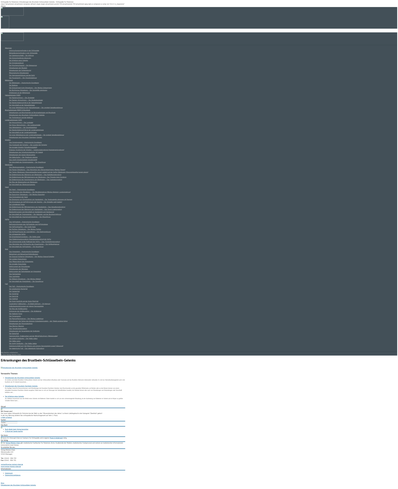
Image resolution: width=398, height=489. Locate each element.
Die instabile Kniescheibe (17, 264)
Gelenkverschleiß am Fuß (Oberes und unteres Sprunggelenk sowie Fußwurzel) (36, 346)
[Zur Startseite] (12, 40)
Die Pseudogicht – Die (23, 78)
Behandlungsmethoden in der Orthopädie (23, 53)
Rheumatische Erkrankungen (19, 73)
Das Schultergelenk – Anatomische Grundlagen (25, 142)
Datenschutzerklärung (12, 475)
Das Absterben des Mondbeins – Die (39, 192)
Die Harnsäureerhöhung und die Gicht (22, 75)
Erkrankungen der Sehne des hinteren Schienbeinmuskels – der (38, 321)
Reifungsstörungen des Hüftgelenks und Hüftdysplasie (28, 224)
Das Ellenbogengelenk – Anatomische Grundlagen (26, 167)
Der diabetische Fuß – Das (26, 348)
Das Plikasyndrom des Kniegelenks (21, 261)
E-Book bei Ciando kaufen (14, 431)
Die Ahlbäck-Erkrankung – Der (25, 279)
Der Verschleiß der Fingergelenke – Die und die (35, 214)
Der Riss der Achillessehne (18, 308)
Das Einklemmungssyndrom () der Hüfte (30, 239)
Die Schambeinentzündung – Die (24, 236)
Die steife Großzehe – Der (23, 343)
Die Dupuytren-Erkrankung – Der (27, 194)
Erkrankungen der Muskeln (18, 68)
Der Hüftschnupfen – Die (22, 227)
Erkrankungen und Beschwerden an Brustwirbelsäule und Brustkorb (32, 112)
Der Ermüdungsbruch (16, 63)
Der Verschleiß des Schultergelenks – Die (27, 162)
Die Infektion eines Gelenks (18, 60)
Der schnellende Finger (17, 204)
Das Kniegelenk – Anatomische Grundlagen (24, 251)
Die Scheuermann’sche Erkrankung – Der (30, 87)
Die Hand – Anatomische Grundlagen (22, 189)
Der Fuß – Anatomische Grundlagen (21, 286)
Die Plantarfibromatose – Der (26, 318)
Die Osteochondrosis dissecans (20, 58)
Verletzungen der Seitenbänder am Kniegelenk (25, 271)
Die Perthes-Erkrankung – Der (25, 229)
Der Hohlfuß (13, 299)
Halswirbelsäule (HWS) (13, 95)
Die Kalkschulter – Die (23, 157)
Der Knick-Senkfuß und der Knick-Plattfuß (23, 301)
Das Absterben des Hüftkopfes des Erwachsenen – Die (34, 244)
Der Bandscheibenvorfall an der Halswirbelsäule (25, 102)
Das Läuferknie (14, 276)
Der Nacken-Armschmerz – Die (26, 100)
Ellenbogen (9, 164)
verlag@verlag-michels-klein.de (12, 464)
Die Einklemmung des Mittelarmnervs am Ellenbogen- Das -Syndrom (37, 177)
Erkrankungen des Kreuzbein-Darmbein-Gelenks (25, 137)
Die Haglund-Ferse (15, 313)
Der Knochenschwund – (23, 65)
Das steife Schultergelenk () (23, 159)
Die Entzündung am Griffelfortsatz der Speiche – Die (35, 202)
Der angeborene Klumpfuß (18, 289)
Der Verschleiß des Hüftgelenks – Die (26, 246)
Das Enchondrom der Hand (18, 197)
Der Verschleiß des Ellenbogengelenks (22, 184)
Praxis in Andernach (56, 438)
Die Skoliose (13, 85)
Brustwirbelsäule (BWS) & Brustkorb (17, 110)
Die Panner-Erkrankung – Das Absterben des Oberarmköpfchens (37, 169)
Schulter (8, 140)
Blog (2, 483)
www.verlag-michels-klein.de (11, 466)
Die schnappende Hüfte (17, 234)
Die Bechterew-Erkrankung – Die (28, 90)
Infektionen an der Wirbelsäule (19, 92)
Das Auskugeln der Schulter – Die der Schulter (28, 145)
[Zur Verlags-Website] (1, 443)
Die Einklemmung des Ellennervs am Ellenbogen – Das (35, 174)
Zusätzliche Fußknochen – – (29, 303)
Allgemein (8, 48)
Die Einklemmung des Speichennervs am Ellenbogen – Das (35, 179)
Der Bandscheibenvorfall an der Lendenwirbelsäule (26, 130)
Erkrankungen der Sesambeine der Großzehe (24, 331)
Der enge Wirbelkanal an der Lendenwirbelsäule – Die (36, 135)
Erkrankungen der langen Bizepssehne (22, 155)
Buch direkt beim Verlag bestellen (16, 429)
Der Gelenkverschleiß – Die (21, 55)
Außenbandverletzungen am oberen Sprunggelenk (26, 306)
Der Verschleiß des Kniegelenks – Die (26, 281)
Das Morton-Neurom (16, 326)
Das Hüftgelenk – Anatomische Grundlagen (24, 222)
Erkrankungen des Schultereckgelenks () (26, 152)
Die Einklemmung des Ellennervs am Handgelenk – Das (35, 209)
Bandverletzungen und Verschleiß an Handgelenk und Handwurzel (31, 212)
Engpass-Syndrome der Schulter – (36, 150)
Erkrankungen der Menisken (18, 269)
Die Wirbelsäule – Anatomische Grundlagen (24, 83)
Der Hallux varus (14, 341)
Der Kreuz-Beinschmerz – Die (24, 125)
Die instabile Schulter (23, 147)
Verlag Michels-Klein (13, 443)
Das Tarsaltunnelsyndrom (18, 328)
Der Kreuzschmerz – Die (21, 122)
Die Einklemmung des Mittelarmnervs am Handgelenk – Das (37, 207)
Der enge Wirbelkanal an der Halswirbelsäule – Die (36, 107)
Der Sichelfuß (13, 294)
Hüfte (7, 219)
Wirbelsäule (9, 80)
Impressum (9, 473)
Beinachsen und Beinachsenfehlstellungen (23, 254)
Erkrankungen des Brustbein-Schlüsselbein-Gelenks (27, 115)
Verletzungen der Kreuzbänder (19, 266)
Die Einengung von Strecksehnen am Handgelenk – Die (40, 199)
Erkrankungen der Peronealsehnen (21, 323)
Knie (6, 249)
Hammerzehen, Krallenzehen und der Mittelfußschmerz (33, 336)
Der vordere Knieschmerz (18, 259)
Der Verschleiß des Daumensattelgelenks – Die (29, 217)
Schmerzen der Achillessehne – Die (25, 311)
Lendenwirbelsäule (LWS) (13, 120)
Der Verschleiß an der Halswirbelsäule (22, 105)
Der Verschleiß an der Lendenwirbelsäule (23, 132)
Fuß (6, 284)
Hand (7, 187)
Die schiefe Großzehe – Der (23, 338)
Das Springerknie (15, 274)
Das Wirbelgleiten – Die (23, 127)
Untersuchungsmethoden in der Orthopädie (24, 50)
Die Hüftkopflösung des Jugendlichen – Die (29, 231)
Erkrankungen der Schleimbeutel (20, 70)
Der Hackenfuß (14, 291)
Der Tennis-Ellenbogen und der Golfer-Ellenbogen (48, 172)
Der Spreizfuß (14, 333)
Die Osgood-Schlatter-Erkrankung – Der (31, 256)
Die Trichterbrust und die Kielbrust (21, 117)
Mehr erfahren (6, 417)
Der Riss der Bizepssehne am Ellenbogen (23, 182)
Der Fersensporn (15, 316)
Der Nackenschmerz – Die (21, 97)
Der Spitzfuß (13, 296)
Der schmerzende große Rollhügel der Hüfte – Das (34, 241)
